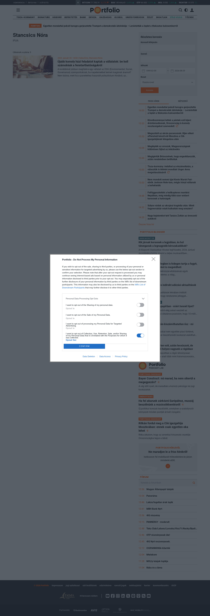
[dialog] (105, 308)
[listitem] (105, 298)
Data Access (105, 356)
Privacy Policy (121, 356)
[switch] (140, 305)
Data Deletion (89, 356)
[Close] (154, 260)
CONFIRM (84, 346)
